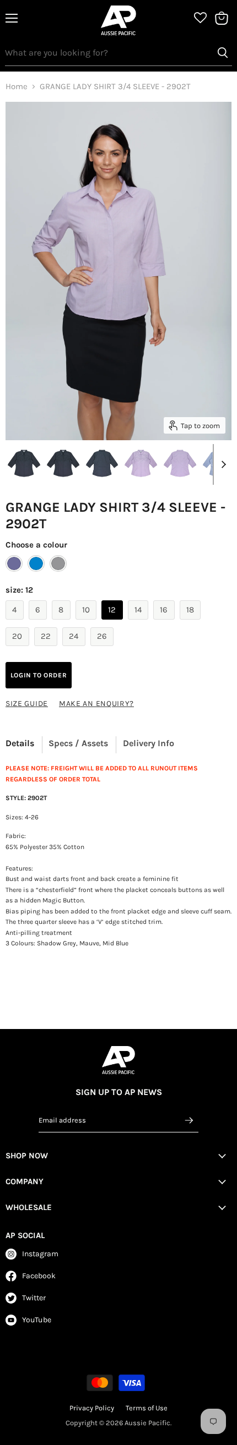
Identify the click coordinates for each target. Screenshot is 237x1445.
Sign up (189, 1120)
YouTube (36, 1319)
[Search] (222, 52)
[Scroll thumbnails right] (221, 464)
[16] (165, 622)
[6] (39, 622)
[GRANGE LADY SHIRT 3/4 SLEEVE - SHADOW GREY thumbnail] (63, 463)
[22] (47, 649)
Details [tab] (20, 743)
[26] (103, 649)
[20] (19, 649)
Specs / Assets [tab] (78, 743)
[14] (140, 622)
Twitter (34, 1297)
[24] (75, 649)
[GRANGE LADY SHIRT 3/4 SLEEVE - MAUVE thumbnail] (141, 463)
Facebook (39, 1275)
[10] (88, 622)
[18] (192, 622)
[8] (62, 622)
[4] (16, 622)
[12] (113, 622)
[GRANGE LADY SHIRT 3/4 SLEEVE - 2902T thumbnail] (24, 463)
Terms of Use (147, 1408)
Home (17, 86)
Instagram (40, 1253)
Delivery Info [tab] (148, 743)
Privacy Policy (91, 1408)
